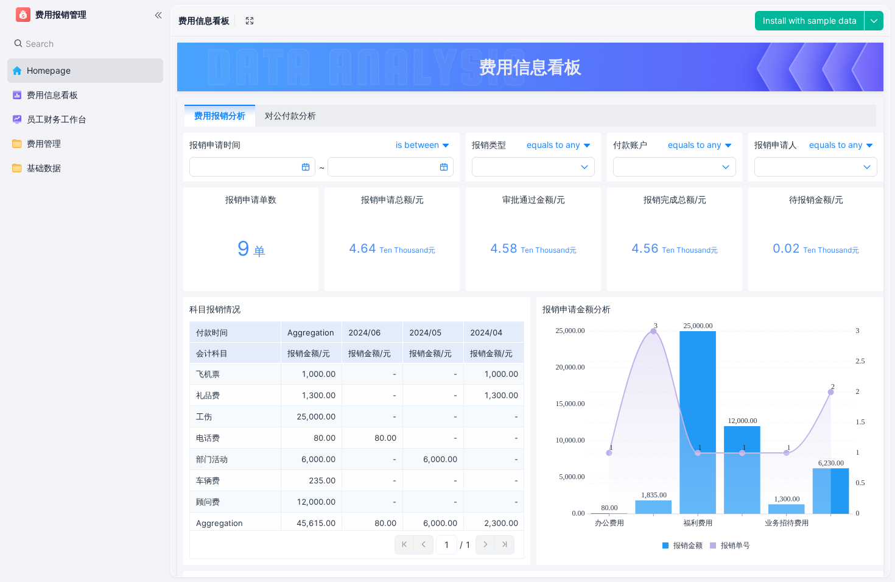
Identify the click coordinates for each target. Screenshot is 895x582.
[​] (158, 14)
